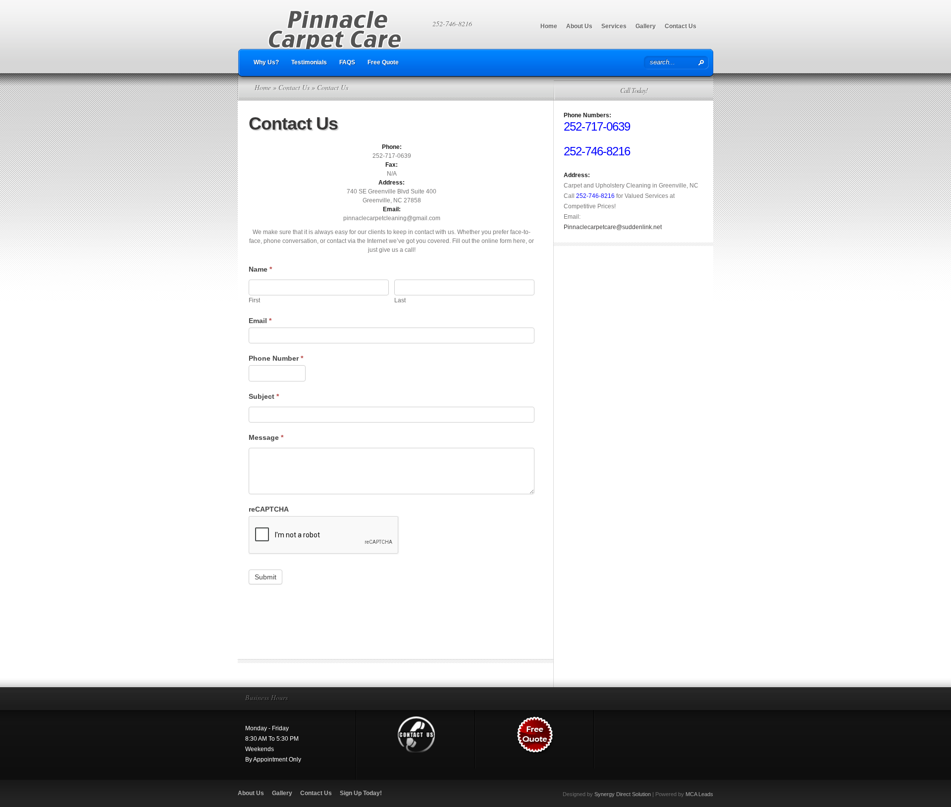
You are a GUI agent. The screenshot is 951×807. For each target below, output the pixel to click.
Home (548, 26)
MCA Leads (699, 794)
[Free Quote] (535, 751)
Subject (264, 396)
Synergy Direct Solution (622, 794)
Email (260, 321)
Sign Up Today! (361, 793)
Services (614, 26)
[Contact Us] (416, 751)
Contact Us (680, 26)
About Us (579, 26)
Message (266, 437)
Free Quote (383, 62)
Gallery (645, 26)
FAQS (347, 62)
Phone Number (276, 358)
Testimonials (309, 62)
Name (260, 269)
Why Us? (266, 62)
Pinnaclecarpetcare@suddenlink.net (613, 227)
